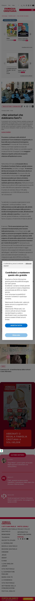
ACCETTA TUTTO (16, 325)
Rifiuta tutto (16, 335)
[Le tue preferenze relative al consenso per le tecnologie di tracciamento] (1, 450)
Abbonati (28, 263)
